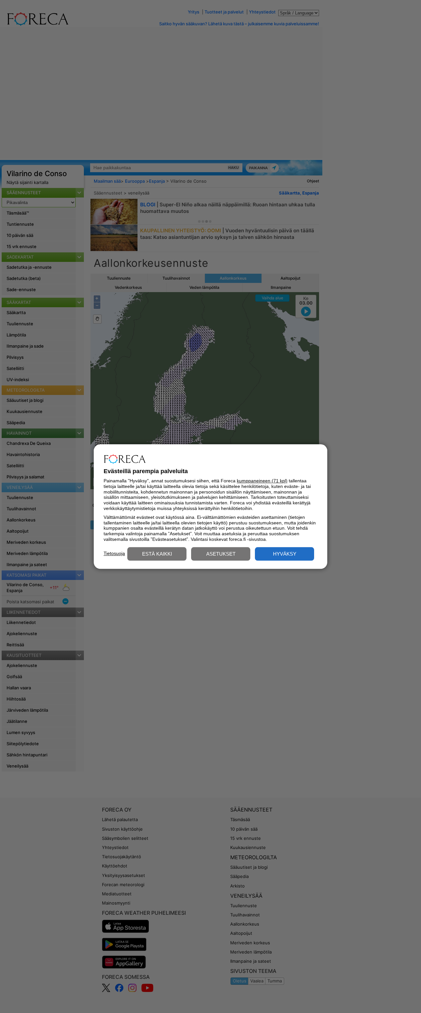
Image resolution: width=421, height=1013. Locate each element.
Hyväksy (284, 554)
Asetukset (220, 554)
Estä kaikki (157, 554)
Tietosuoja (114, 553)
